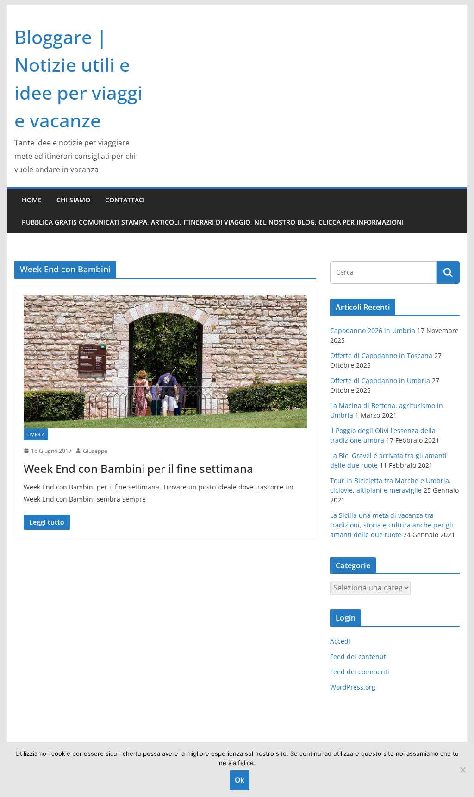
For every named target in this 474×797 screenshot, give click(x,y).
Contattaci (125, 199)
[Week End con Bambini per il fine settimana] (165, 361)
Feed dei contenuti (359, 656)
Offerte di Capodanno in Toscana (381, 355)
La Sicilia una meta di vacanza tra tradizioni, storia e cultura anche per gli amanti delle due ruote (391, 525)
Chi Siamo (73, 199)
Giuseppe (95, 451)
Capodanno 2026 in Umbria (372, 330)
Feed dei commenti (359, 671)
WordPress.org (352, 687)
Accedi (340, 641)
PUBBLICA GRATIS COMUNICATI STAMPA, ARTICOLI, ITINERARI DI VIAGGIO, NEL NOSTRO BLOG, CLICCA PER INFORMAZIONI (213, 222)
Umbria (35, 434)
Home (32, 199)
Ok (239, 779)
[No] (462, 769)
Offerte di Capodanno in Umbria (380, 380)
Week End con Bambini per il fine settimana (138, 468)
